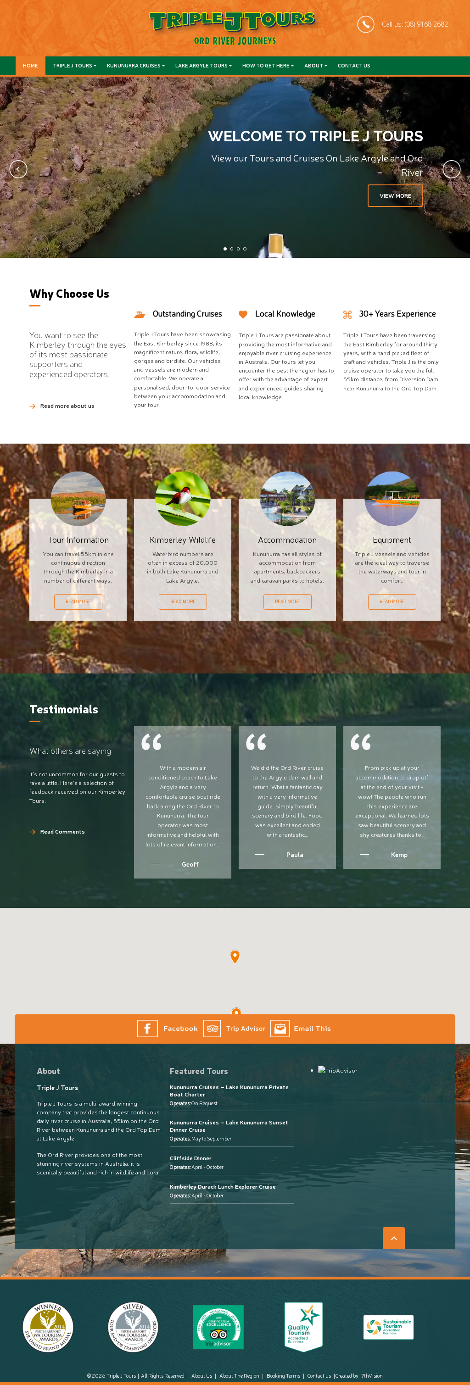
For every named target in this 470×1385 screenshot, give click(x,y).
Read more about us (67, 405)
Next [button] (451, 169)
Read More (78, 601)
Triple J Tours (72, 65)
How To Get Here (266, 65)
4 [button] (244, 248)
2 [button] (231, 248)
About (313, 65)
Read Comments (62, 831)
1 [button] (225, 248)
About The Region (239, 1375)
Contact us (354, 65)
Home (30, 65)
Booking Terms (283, 1375)
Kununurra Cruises (134, 65)
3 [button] (238, 248)
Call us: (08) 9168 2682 (415, 24)
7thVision (372, 1375)
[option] (235, 167)
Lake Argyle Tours (201, 65)
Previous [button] (18, 169)
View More (395, 195)
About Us (201, 1375)
